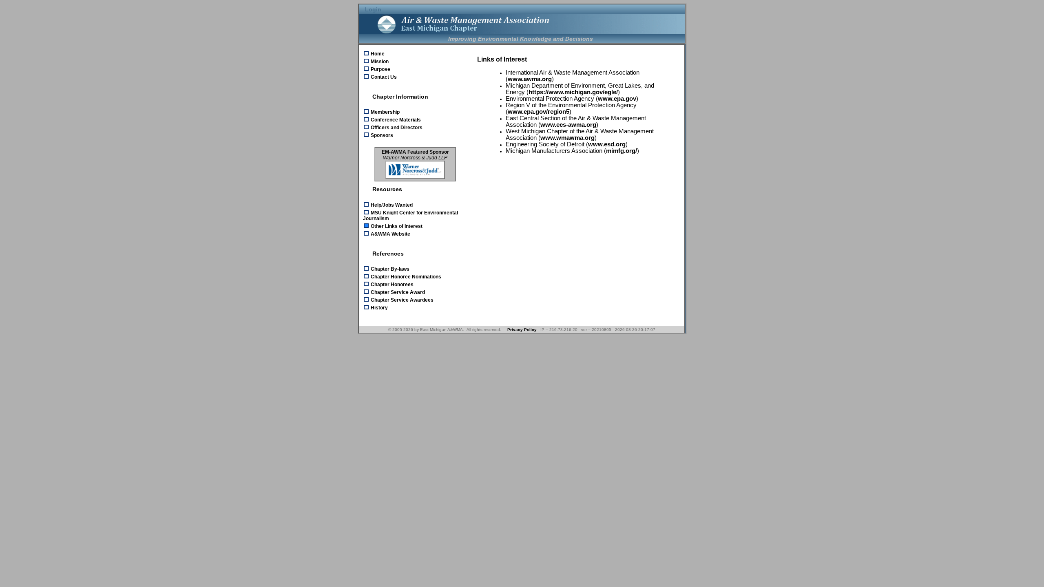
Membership (384, 112)
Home (377, 54)
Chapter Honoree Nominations (405, 277)
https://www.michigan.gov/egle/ (573, 92)
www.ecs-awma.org (568, 124)
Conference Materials (395, 120)
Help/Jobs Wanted (391, 205)
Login (372, 9)
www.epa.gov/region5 (538, 111)
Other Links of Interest (395, 226)
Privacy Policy (522, 329)
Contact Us (383, 77)
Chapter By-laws (389, 269)
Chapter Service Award (397, 292)
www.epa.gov (617, 98)
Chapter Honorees (391, 284)
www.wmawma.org (567, 138)
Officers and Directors (395, 127)
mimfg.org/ (621, 151)
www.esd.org (607, 144)
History (378, 308)
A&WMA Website (389, 234)
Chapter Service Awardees (401, 300)
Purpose (379, 69)
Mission (379, 61)
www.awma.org (530, 79)
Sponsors (381, 135)
